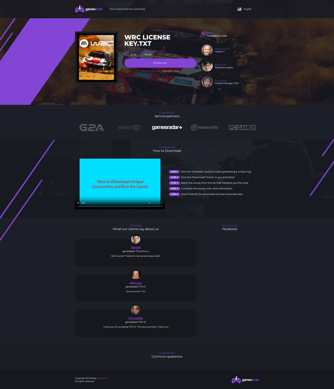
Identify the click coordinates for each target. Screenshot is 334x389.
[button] (245, 9)
